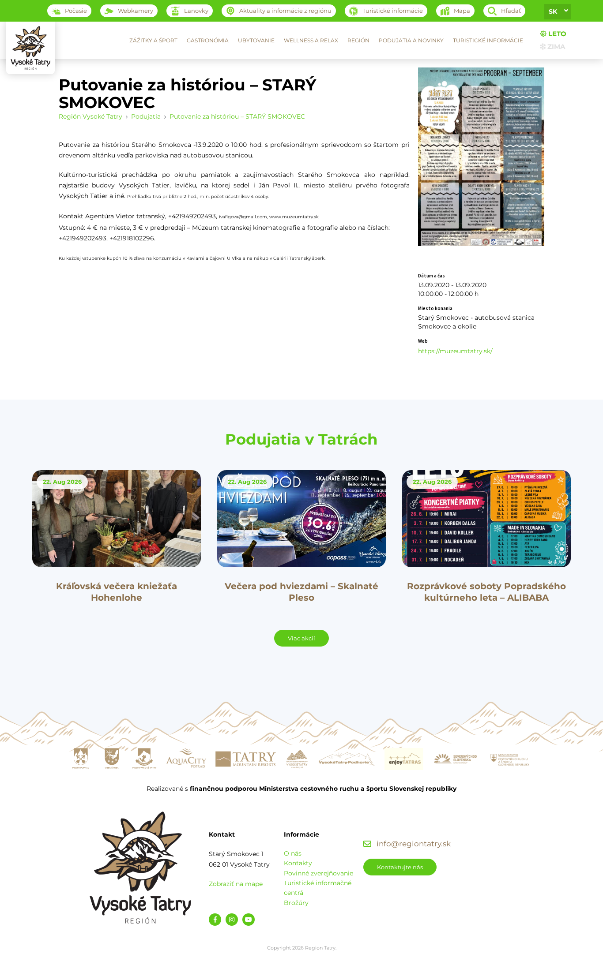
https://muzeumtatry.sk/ (455, 351)
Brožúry (296, 903)
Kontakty (298, 863)
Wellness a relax (311, 40)
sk (553, 11)
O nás (293, 853)
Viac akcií (301, 638)
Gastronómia (208, 40)
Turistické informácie (488, 40)
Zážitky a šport (153, 40)
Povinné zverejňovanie (318, 873)
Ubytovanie (256, 40)
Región (358, 40)
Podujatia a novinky (411, 40)
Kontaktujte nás (400, 867)
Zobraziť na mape (236, 884)
